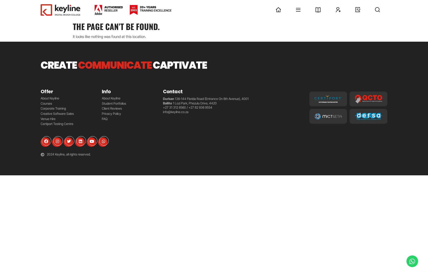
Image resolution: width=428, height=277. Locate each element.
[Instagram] (56, 142)
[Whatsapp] (102, 142)
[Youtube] (91, 142)
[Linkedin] (79, 142)
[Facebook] (45, 142)
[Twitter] (68, 142)
